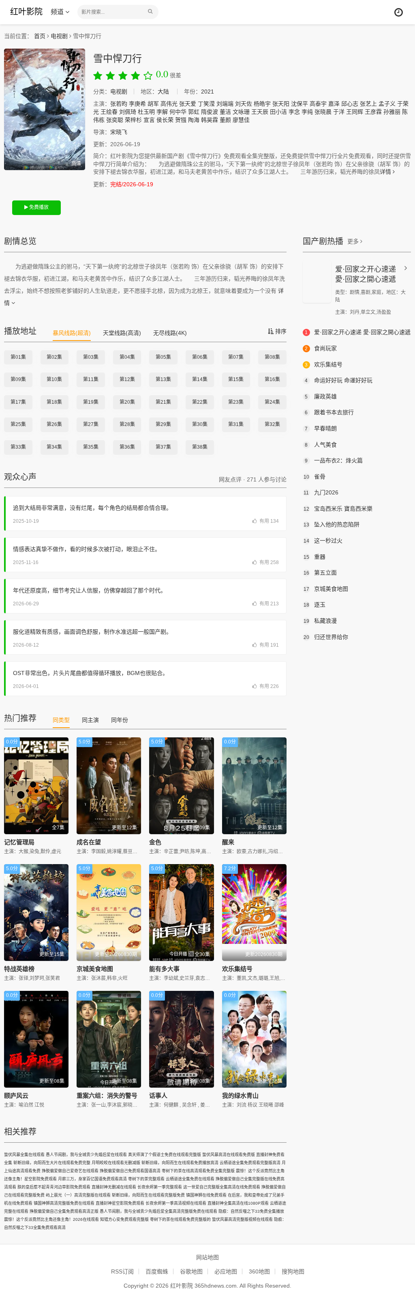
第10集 (54, 379)
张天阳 (280, 103)
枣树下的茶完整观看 (146, 1179)
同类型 (61, 720)
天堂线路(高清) (122, 333)
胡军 (153, 103)
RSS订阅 (122, 1271)
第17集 (18, 402)
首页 (39, 36)
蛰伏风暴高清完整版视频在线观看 (242, 1219)
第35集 (90, 447)
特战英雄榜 (19, 968)
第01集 (18, 357)
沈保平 (299, 103)
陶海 (193, 120)
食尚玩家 (321, 348)
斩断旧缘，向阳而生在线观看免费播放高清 (179, 1163)
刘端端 (224, 103)
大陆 (163, 91)
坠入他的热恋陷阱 (331, 524)
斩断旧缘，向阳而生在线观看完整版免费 (148, 1195)
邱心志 (349, 103)
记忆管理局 (19, 842)
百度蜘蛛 (156, 1271)
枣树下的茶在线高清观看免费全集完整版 (198, 1171)
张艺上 (368, 103)
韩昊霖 (209, 120)
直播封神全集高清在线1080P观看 (238, 1203)
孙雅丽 (391, 112)
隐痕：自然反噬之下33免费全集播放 (251, 1211)
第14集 (200, 379)
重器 (314, 557)
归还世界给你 (326, 637)
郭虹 (193, 112)
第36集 (127, 447)
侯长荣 (164, 120)
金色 (155, 842)
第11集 (90, 379)
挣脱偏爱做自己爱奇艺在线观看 (70, 1171)
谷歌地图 (191, 1271)
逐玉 (314, 604)
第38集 (200, 447)
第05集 (163, 357)
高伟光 (169, 103)
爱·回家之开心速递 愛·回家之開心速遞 (358, 332)
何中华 (177, 112)
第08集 (272, 357)
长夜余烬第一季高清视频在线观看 (175, 1203)
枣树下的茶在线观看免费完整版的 (180, 1219)
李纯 (307, 112)
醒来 (228, 842)
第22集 (200, 402)
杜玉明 (146, 112)
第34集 (54, 447)
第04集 (127, 357)
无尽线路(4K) (170, 333)
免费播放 (38, 207)
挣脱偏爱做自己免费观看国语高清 (130, 1171)
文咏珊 (241, 112)
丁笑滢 (206, 103)
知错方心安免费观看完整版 (124, 1219)
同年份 (119, 720)
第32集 (272, 424)
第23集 (236, 402)
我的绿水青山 (240, 1095)
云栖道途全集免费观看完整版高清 (250, 1163)
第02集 (54, 357)
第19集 (90, 402)
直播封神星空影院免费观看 (120, 1203)
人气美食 (321, 444)
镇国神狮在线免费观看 (206, 1195)
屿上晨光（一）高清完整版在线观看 (78, 1195)
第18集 (54, 402)
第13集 (163, 379)
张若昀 (118, 103)
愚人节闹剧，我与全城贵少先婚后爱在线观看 (86, 1154)
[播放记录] (398, 12)
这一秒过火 (323, 540)
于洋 (338, 112)
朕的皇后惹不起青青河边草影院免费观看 (53, 1187)
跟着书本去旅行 (329, 412)
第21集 (163, 402)
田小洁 (278, 112)
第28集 (127, 424)
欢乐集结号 (237, 968)
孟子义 (387, 103)
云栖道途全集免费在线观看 (190, 1179)
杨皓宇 (262, 103)
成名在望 (89, 842)
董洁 (225, 112)
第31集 (236, 424)
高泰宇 (318, 103)
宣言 (149, 120)
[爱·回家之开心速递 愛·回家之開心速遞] (317, 281)
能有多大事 (164, 968)
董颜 (225, 120)
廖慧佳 (241, 120)
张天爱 (187, 103)
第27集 (90, 424)
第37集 (163, 447)
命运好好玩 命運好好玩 (338, 380)
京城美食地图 (95, 968)
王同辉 (354, 112)
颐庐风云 (16, 1095)
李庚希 (137, 103)
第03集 (90, 357)
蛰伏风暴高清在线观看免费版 (228, 1154)
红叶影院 (26, 11)
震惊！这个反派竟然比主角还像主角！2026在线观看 (51, 1219)
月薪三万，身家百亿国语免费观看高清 (92, 1179)
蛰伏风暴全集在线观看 (24, 1154)
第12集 (127, 379)
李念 (294, 112)
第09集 (18, 379)
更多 (353, 241)
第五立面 (320, 572)
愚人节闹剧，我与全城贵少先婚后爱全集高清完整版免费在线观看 (158, 1211)
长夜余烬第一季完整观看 (159, 1187)
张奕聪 (114, 120)
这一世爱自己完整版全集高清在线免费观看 (221, 1187)
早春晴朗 (321, 428)
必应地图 (225, 1271)
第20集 (127, 402)
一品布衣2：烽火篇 (334, 460)
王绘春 (109, 112)
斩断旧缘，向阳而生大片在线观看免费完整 (51, 1163)
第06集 (200, 357)
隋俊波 (209, 112)
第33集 (18, 447)
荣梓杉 (133, 120)
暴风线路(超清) (72, 333)
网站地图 (207, 1257)
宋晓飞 (118, 132)
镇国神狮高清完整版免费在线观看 (64, 1203)
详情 (386, 171)
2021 (207, 91)
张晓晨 (323, 112)
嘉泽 (334, 103)
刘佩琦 (127, 112)
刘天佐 (243, 103)
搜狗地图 (293, 1271)
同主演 (90, 720)
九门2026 (321, 492)
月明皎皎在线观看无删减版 (116, 1163)
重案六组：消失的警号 (107, 1095)
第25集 (18, 424)
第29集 (163, 424)
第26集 (54, 424)
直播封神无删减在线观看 (114, 1187)
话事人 (158, 1095)
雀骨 (314, 476)
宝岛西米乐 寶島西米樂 (338, 508)
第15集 (236, 379)
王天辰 (259, 112)
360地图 (259, 1271)
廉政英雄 (321, 396)
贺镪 (180, 120)
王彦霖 (373, 112)
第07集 (236, 357)
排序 (280, 331)
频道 (58, 12)
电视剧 (59, 36)
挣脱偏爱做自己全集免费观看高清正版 (64, 1211)
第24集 (272, 402)
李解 (162, 112)
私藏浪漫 (320, 621)
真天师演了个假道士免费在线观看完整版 (164, 1154)
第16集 (272, 379)
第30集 (200, 424)
